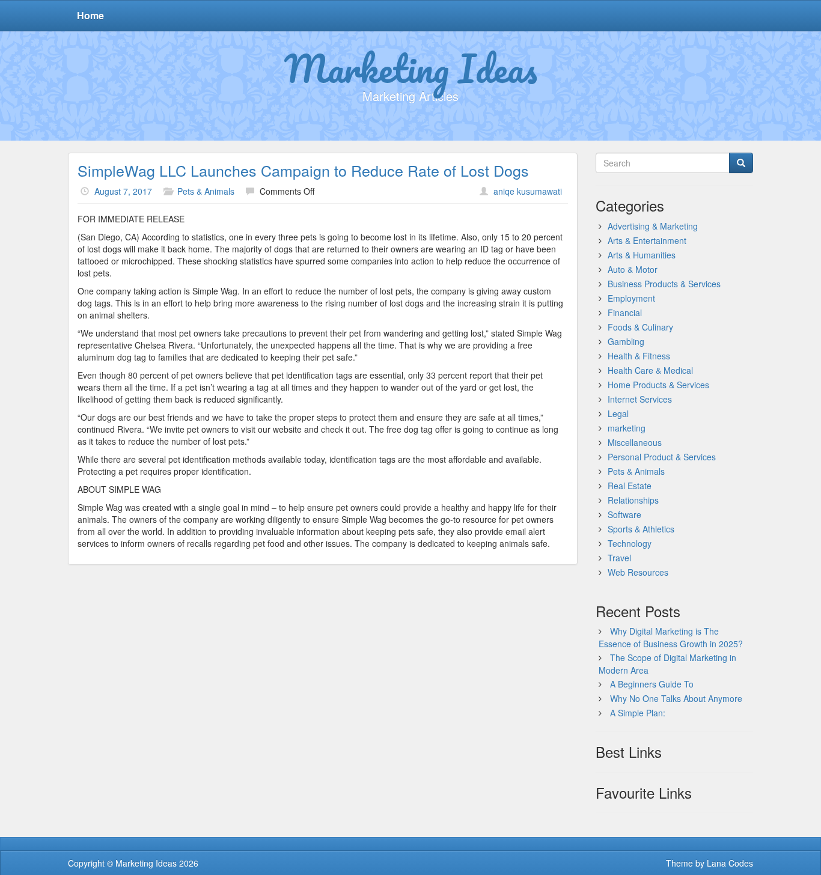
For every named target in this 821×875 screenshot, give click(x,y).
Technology (630, 543)
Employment (631, 298)
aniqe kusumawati (527, 191)
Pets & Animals (205, 191)
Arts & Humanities (642, 255)
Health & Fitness (639, 356)
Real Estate (630, 486)
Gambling (626, 341)
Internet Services (640, 399)
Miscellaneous (635, 442)
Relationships (633, 500)
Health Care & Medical (650, 370)
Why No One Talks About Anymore (676, 698)
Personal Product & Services (662, 457)
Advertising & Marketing (653, 226)
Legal (618, 413)
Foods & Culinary (640, 327)
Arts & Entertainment (647, 240)
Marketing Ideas (410, 68)
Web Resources (638, 572)
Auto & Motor (633, 269)
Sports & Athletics (641, 529)
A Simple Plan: (637, 713)
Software (624, 514)
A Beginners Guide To (652, 684)
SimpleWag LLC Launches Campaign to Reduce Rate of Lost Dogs (303, 170)
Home (90, 15)
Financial (625, 312)
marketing (627, 428)
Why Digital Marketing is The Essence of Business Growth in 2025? (671, 637)
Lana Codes (730, 863)
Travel (619, 558)
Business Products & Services (664, 284)
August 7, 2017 (123, 191)
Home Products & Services (658, 385)
